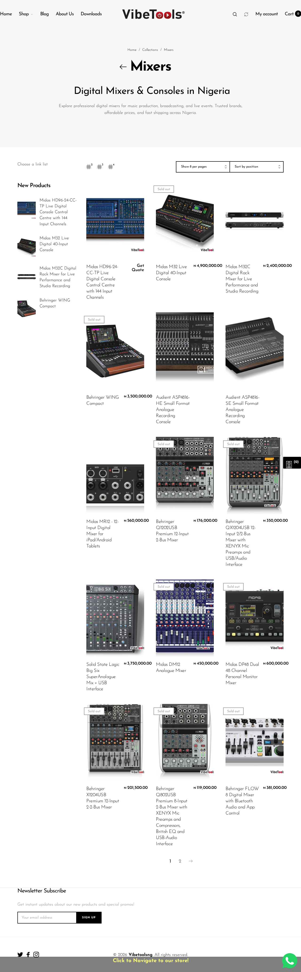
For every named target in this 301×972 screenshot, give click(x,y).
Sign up (89, 917)
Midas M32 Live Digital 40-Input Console (54, 244)
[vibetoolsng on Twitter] (20, 954)
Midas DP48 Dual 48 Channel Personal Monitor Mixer (242, 673)
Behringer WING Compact (55, 303)
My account (266, 14)
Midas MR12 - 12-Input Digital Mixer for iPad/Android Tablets (102, 534)
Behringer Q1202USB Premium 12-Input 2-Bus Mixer (172, 530)
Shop (24, 14)
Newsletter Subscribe (41, 891)
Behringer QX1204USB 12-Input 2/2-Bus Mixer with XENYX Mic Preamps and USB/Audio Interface (241, 543)
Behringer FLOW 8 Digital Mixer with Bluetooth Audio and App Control (242, 801)
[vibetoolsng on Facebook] (28, 954)
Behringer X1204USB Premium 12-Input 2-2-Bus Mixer (102, 798)
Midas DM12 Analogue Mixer (171, 667)
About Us (65, 14)
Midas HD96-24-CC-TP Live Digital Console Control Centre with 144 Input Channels (58, 212)
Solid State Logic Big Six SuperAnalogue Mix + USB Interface (102, 676)
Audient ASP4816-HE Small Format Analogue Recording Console (173, 409)
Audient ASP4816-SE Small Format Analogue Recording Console (242, 409)
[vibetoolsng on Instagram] (36, 954)
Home (6, 14)
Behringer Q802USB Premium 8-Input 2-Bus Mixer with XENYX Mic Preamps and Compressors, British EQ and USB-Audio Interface (171, 816)
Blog (44, 14)
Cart (292, 14)
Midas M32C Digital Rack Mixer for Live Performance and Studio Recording (58, 277)
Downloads (91, 14)
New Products (33, 186)
